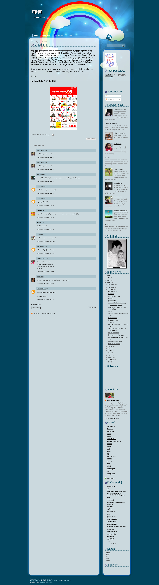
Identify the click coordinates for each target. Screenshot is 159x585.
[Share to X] (91, 139)
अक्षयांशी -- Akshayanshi (114, 441)
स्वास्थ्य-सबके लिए (111, 534)
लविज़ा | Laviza (111, 473)
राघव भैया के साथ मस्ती (113, 333)
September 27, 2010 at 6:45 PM (45, 181)
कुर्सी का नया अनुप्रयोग (119, 133)
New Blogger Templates (46, 582)
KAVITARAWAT (111, 486)
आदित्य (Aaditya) (111, 439)
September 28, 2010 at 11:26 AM (45, 253)
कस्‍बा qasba (110, 536)
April (109, 355)
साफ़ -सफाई (107, 157)
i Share (109, 541)
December (111, 285)
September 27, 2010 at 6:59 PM (45, 193)
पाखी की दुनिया (110, 431)
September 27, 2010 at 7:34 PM (45, 229)
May (109, 353)
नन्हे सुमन (109, 446)
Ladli (108, 449)
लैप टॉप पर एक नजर (112, 318)
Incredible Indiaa (112, 544)
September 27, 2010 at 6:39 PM (45, 157)
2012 (108, 278)
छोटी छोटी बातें (110, 539)
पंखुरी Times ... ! (111, 456)
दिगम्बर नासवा (40, 277)
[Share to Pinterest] (95, 139)
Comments (110, 99)
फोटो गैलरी (108, 560)
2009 (108, 362)
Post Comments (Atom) (48, 313)
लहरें (108, 489)
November (111, 287)
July (109, 348)
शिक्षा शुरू (110, 311)
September (111, 291)
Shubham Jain (41, 289)
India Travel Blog (112, 524)
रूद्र (108, 471)
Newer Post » (36, 308)
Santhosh (68, 580)
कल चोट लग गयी (117, 144)
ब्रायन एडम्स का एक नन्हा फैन (120, 211)
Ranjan (39, 222)
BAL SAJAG (111, 426)
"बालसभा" (109, 459)
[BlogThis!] (89, 139)
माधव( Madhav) (113, 400)
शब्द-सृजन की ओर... (111, 511)
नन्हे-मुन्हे (109, 466)
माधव (37, 12)
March (110, 357)
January (110, 360)
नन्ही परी (109, 436)
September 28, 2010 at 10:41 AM (46, 241)
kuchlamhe (110, 529)
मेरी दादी (106, 224)
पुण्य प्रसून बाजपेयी (111, 516)
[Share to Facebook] (93, 139)
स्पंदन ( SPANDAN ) (112, 519)
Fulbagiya (110, 429)
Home (36, 35)
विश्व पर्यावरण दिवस (118, 169)
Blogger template (35, 580)
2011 (108, 280)
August (110, 346)
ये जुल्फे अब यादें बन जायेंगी (120, 109)
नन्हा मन (109, 434)
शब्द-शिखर (109, 509)
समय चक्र (39, 174)
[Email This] (87, 139)
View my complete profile (112, 418)
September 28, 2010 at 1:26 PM (45, 271)
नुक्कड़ (108, 514)
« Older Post (92, 308)
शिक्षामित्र (39, 210)
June (109, 350)
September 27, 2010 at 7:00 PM (45, 205)
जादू (108, 454)
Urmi (38, 234)
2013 (108, 275)
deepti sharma (41, 258)
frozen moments (112, 531)
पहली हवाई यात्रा (118, 183)
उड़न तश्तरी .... (110, 506)
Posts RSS (46, 35)
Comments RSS (59, 35)
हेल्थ (107, 556)
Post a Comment (36, 304)
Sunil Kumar (40, 150)
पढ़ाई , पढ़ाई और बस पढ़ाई (114, 296)
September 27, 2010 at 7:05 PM (45, 217)
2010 (108, 282)
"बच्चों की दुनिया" (111, 469)
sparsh (109, 451)
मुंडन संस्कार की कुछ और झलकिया (116, 335)
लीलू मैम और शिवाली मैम (111, 123)
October (110, 289)
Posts (109, 96)
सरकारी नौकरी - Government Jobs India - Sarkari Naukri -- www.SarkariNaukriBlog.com (116, 493)
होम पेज (108, 553)
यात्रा (107, 558)
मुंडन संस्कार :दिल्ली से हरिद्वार (115, 341)
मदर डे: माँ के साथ (118, 197)
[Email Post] (52, 134)
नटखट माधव (111, 298)
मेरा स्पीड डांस (111, 294)
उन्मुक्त (108, 497)
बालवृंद (108, 464)
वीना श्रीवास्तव (40, 246)
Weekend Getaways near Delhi (116, 526)
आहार (107, 554)
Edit (70, 35)
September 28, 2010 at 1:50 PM (45, 283)
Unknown (40, 186)
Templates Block (52, 580)
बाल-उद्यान (109, 444)
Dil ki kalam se (111, 521)
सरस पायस (109, 461)
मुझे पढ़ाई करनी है (41, 45)
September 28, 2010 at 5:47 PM (45, 299)
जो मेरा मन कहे (110, 500)
